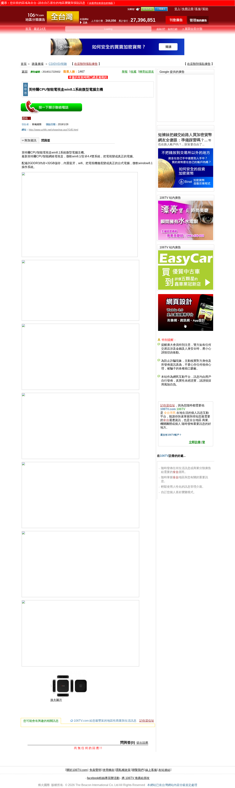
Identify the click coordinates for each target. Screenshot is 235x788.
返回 (25, 71)
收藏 (133, 71)
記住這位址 (146, 720)
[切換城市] (63, 23)
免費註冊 (188, 8)
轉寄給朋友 (146, 71)
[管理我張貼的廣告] (198, 23)
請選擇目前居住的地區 (101, 3)
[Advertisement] (185, 98)
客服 (198, 8)
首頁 (28, 28)
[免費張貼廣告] (176, 23)
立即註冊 (195, 442)
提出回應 (142, 742)
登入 (177, 8)
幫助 (205, 8)
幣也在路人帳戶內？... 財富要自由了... (185, 139)
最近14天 (40, 28)
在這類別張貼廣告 (86, 63)
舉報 (125, 71)
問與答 (45, 140)
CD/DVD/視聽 (58, 63)
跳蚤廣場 (38, 63)
